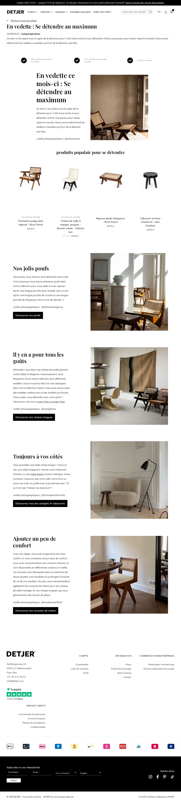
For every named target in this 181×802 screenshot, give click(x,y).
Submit (13, 780)
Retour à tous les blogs (24, 20)
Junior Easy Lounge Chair (51, 401)
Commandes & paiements (32, 714)
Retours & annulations (33, 722)
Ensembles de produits (80, 12)
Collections (45, 12)
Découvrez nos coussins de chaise (36, 610)
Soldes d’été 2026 (101, 12)
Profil (85, 672)
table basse (36, 474)
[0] (171, 12)
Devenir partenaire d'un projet (158, 668)
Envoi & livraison (36, 718)
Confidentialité (37, 727)
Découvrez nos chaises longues (34, 417)
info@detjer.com (15, 681)
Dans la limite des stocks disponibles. (144, 2)
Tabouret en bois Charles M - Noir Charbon (150, 222)
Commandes (81, 664)
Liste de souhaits (79, 668)
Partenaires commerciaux (161, 664)
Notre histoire (124, 672)
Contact (127, 677)
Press (128, 664)
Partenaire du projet (121, 668)
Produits (31, 12)
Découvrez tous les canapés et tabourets (40, 503)
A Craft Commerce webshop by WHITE (156, 796)
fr (159, 12)
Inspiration (60, 12)
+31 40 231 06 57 (16, 676)
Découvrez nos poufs (28, 315)
